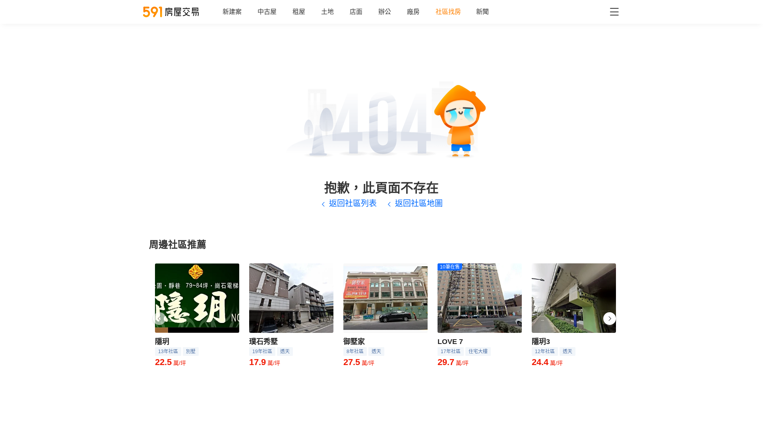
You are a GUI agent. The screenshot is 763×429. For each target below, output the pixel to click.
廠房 (413, 11)
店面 (356, 11)
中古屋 (267, 11)
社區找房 (448, 11)
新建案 (232, 11)
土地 (327, 11)
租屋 (298, 11)
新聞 (482, 11)
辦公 (384, 11)
